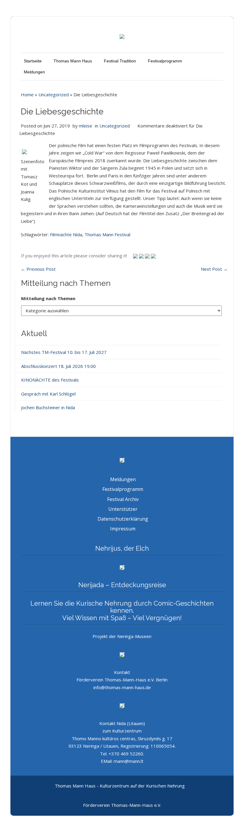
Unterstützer (122, 509)
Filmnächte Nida (66, 234)
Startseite (33, 61)
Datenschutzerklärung (123, 519)
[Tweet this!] (136, 256)
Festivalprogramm (165, 61)
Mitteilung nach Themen (48, 298)
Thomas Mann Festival (107, 234)
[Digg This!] (153, 256)
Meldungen (34, 72)
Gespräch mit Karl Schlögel (48, 394)
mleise (85, 126)
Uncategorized (53, 94)
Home (27, 94)
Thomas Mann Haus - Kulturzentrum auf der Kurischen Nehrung (120, 786)
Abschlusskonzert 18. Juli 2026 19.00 (58, 366)
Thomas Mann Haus (73, 61)
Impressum (122, 528)
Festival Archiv (123, 499)
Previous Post (38, 269)
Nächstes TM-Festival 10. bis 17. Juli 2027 (64, 352)
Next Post (214, 269)
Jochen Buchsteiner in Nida (48, 407)
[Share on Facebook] (148, 256)
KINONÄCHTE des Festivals (50, 380)
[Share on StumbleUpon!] (142, 256)
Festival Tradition (120, 61)
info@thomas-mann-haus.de (122, 687)
